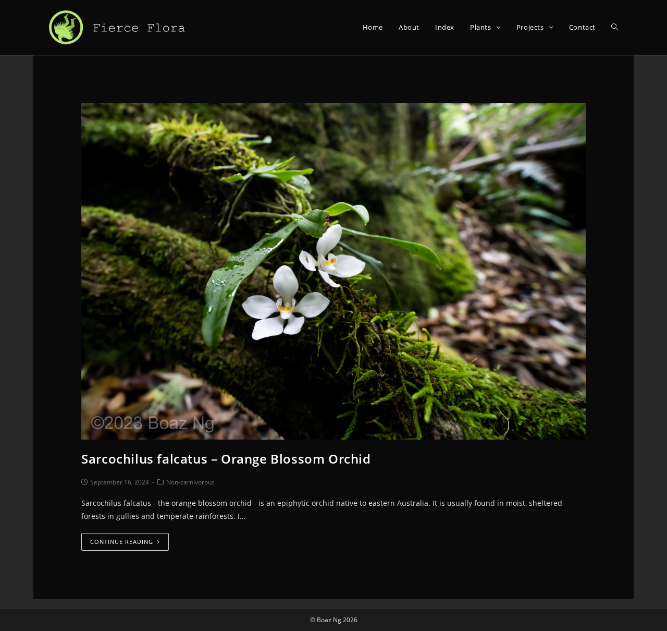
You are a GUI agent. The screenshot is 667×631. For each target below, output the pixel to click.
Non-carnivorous (190, 482)
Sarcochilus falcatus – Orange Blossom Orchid (225, 458)
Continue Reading (121, 541)
